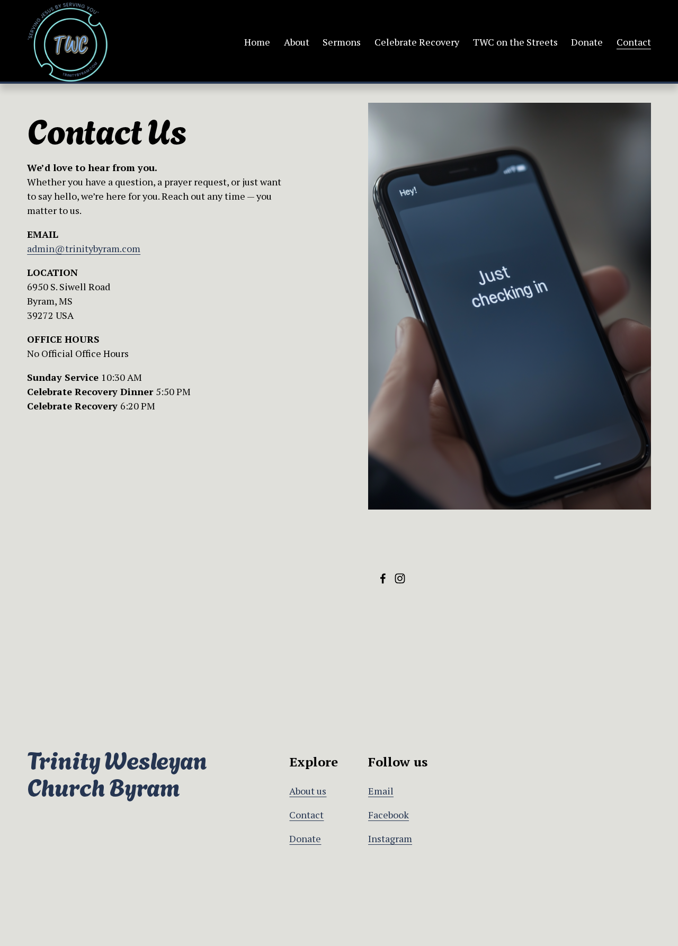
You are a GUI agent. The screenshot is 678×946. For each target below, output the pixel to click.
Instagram (390, 838)
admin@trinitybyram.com (83, 248)
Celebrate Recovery (416, 41)
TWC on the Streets (515, 41)
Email (381, 790)
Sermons (342, 41)
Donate (587, 41)
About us (307, 790)
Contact (634, 41)
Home (257, 41)
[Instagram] (400, 578)
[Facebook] (383, 578)
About (296, 41)
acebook (391, 814)
